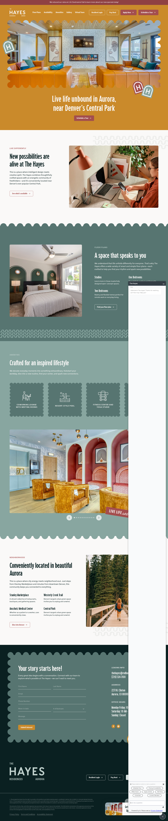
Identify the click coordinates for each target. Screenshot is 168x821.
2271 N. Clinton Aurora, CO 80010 (120, 692)
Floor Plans (36, 12)
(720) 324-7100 (119, 677)
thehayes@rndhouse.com (124, 673)
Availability (48, 12)
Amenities (59, 12)
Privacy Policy (14, 814)
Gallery (69, 12)
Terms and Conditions (28, 814)
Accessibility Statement (45, 814)
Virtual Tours (79, 12)
